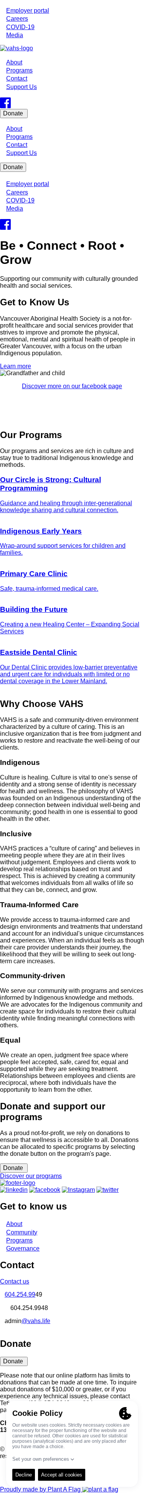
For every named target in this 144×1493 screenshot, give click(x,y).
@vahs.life (36, 1321)
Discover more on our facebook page (72, 386)
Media (14, 35)
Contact (16, 78)
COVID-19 (20, 27)
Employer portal (27, 10)
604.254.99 (20, 1294)
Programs (19, 70)
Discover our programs (31, 1176)
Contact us (14, 1281)
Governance (23, 1248)
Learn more (15, 366)
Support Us (21, 87)
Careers (17, 18)
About (14, 62)
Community (21, 1232)
